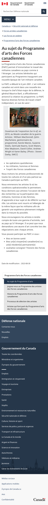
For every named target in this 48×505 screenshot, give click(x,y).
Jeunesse (5, 463)
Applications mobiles (10, 484)
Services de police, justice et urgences (17, 426)
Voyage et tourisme (10, 384)
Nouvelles (6, 332)
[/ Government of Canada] (18, 3)
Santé (4, 400)
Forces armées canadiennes (15, 31)
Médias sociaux (8, 478)
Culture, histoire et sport (12, 421)
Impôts (5, 405)
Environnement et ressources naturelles (19, 410)
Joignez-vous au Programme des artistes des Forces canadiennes (24, 287)
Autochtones (7, 453)
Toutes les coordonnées (12, 354)
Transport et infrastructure (13, 431)
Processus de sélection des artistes (22, 301)
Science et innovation (11, 447)
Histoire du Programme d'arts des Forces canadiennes (24, 295)
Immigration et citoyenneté (13, 379)
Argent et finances (9, 442)
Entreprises (6, 389)
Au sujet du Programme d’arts (20, 281)
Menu (10, 19)
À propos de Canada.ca (11, 489)
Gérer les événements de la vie (14, 468)
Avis (3, 494)
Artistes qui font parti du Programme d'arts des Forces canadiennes (25, 307)
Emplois (5, 337)
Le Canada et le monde (11, 437)
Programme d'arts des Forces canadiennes (22, 40)
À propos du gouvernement (13, 364)
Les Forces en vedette (13, 36)
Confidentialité (8, 499)
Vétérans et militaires (11, 458)
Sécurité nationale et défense (25, 26)
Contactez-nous (8, 327)
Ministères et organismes (12, 359)
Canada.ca (6, 26)
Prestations (6, 395)
